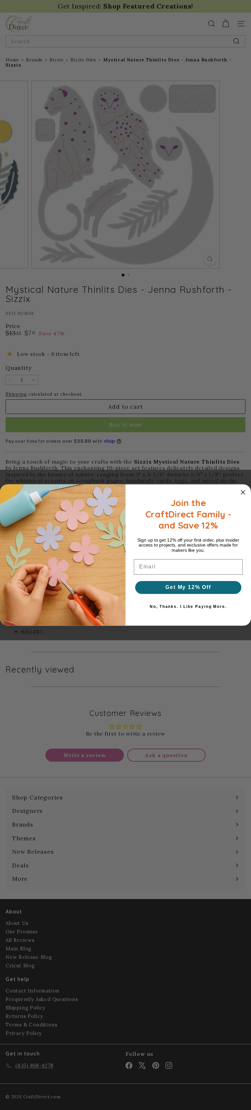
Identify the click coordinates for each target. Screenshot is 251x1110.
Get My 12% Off (188, 587)
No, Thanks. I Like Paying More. (188, 606)
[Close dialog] (243, 492)
